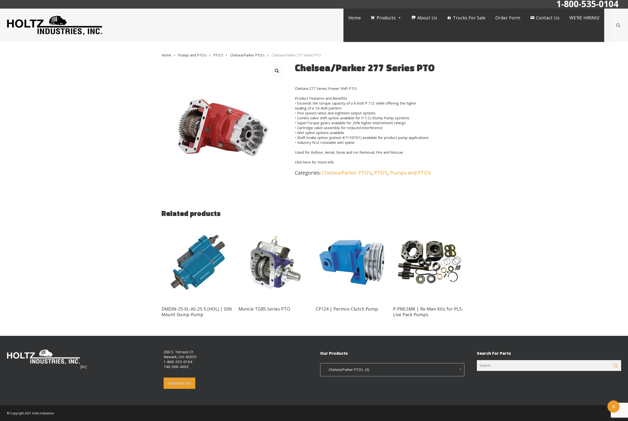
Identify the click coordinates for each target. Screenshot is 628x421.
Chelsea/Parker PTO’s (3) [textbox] (346, 369)
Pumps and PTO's (192, 55)
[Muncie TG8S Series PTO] (275, 262)
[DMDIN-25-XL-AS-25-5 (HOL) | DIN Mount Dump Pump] (198, 262)
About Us (427, 18)
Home (354, 18)
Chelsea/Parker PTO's (247, 55)
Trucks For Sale (469, 18)
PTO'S (218, 55)
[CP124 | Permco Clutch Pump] (352, 262)
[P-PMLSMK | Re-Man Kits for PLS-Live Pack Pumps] (429, 262)
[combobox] (392, 369)
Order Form (507, 18)
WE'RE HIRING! (584, 18)
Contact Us (548, 18)
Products (386, 18)
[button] (277, 71)
